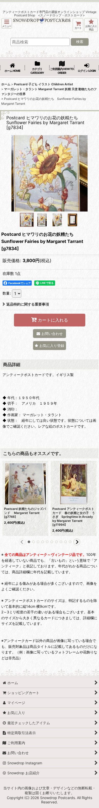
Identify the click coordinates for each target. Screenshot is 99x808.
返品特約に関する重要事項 (27, 304)
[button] (6, 23)
